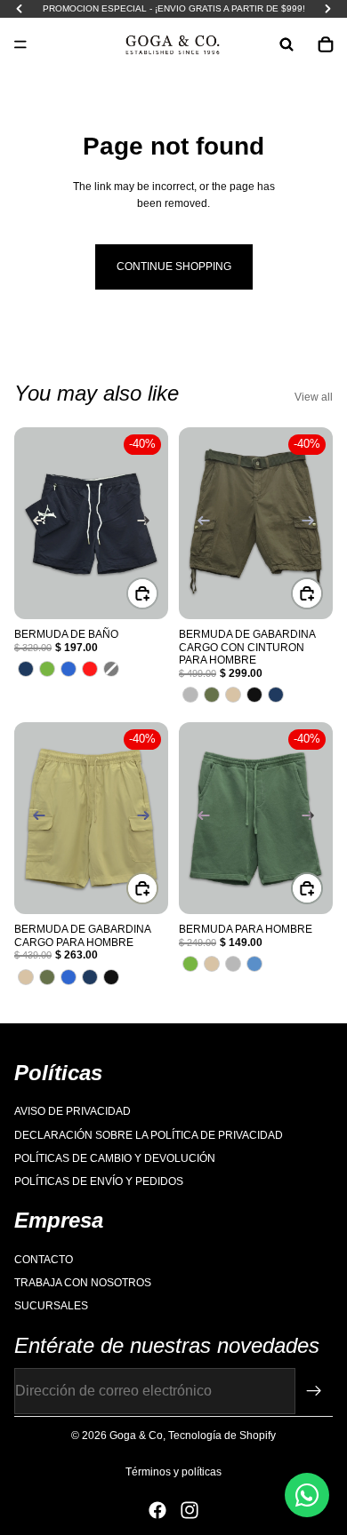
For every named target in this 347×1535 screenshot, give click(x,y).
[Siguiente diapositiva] (148, 523)
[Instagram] (189, 1510)
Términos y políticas (173, 1472)
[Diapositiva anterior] (33, 523)
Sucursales (51, 1306)
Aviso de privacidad (72, 1112)
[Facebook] (157, 1510)
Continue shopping (174, 266)
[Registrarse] (314, 1391)
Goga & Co (136, 1435)
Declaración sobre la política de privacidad (148, 1135)
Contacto (43, 1259)
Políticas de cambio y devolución (114, 1158)
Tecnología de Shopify (222, 1435)
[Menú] (20, 44)
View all (314, 397)
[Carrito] (325, 44)
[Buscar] (286, 44)
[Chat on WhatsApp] (307, 1495)
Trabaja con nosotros (82, 1283)
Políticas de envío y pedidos (98, 1182)
